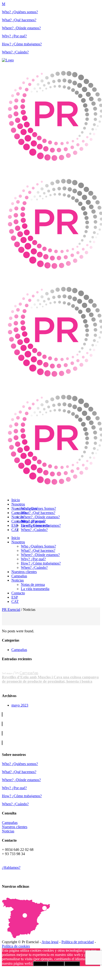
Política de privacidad (77, 942)
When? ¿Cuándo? (15, 52)
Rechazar (55, 963)
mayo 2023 (19, 705)
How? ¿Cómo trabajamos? (22, 44)
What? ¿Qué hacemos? (19, 20)
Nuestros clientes (14, 827)
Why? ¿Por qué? (14, 36)
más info (72, 963)
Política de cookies (16, 946)
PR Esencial (11, 610)
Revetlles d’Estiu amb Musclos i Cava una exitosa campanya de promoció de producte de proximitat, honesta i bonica (50, 679)
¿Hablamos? (11, 867)
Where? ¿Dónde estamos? (21, 28)
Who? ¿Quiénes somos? (20, 12)
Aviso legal (50, 942)
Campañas (19, 650)
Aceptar (40, 963)
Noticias (8, 831)
